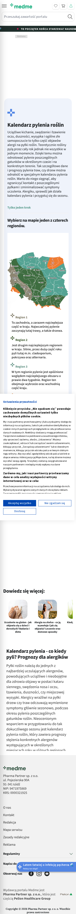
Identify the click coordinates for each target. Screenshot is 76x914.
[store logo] (21, 5)
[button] (4, 5)
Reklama (9, 845)
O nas (7, 808)
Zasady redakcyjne (16, 837)
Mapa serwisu (12, 830)
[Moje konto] (71, 6)
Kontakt (8, 815)
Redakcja (9, 823)
